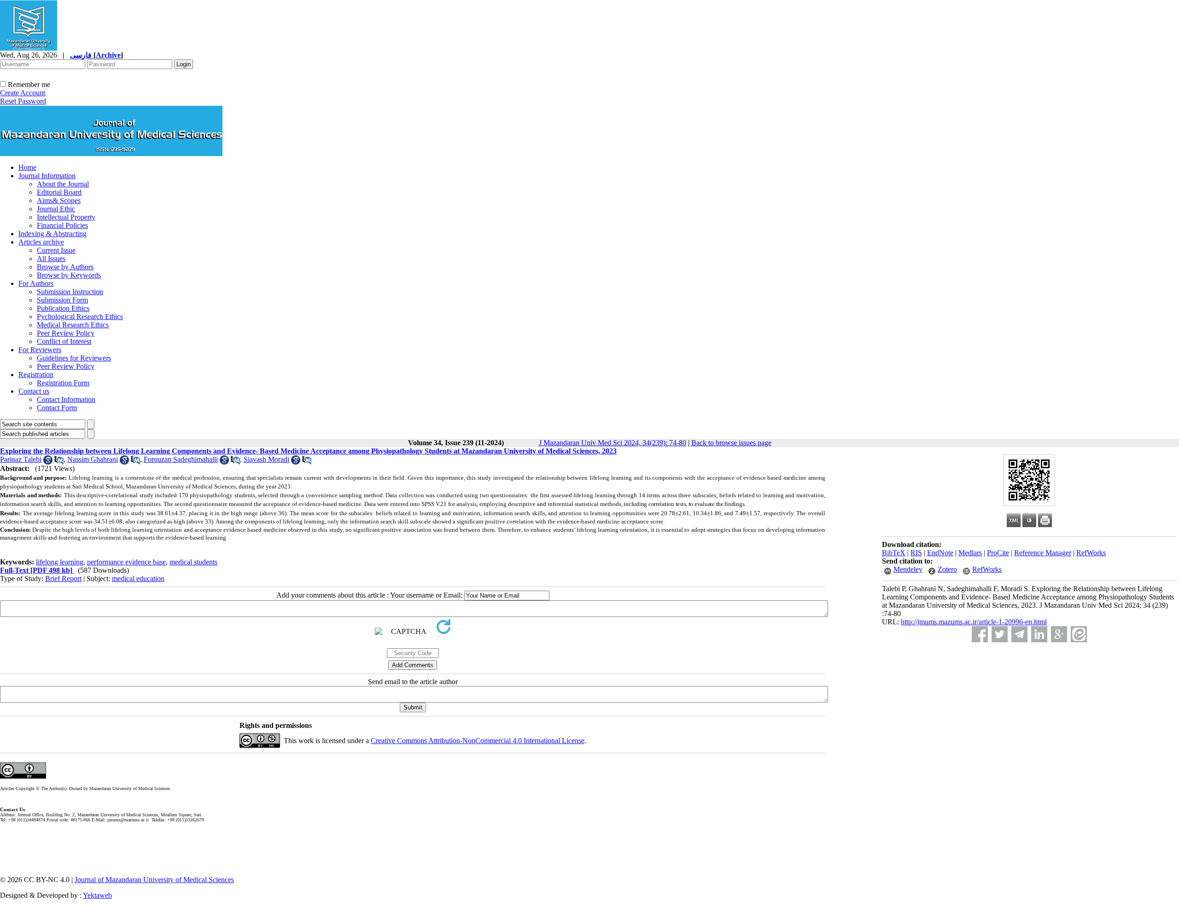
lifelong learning (59, 562)
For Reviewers (39, 350)
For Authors (35, 283)
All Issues (51, 258)
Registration (35, 374)
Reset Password (23, 101)
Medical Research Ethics (73, 325)
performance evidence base (126, 562)
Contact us (33, 391)
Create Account (22, 93)
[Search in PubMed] (59, 462)
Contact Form (57, 408)
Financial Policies (62, 225)
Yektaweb (97, 895)
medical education (138, 578)
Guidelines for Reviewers (74, 358)
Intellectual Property (66, 217)
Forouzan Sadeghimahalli (181, 459)
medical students (193, 562)
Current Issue (56, 250)
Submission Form (62, 300)
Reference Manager (1042, 553)
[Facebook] (980, 634)
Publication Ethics (63, 308)
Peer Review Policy (65, 333)
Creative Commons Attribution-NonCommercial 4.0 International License (477, 740)
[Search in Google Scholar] (48, 462)
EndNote (940, 553)
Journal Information (47, 176)
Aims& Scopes (59, 200)
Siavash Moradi (266, 459)
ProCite (998, 553)
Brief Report (63, 578)
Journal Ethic (56, 209)
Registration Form (63, 383)
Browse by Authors (65, 267)
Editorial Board (59, 192)
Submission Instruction (70, 292)
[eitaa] (1079, 634)
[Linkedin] (1039, 634)
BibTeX (893, 553)
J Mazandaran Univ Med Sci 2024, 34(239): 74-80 (612, 443)
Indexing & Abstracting (52, 234)
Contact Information (66, 399)
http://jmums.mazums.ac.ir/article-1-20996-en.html (974, 622)
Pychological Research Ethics (80, 316)
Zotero (947, 569)
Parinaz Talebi (20, 459)
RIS (916, 553)
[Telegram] (1019, 634)
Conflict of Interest (64, 341)
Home (27, 167)
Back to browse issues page (731, 443)
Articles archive (41, 242)
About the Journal (63, 184)
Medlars (970, 553)
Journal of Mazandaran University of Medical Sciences (154, 880)
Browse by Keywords (69, 275)
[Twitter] (1000, 634)
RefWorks (1091, 553)
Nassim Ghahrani (92, 459)
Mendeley (907, 569)
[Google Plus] (1059, 634)
